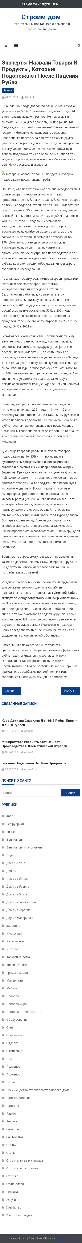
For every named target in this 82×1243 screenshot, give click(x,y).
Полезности (15, 1074)
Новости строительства (23, 1012)
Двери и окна (15, 863)
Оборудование (17, 1020)
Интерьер (13, 949)
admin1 (29, 97)
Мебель (12, 988)
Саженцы (12, 1129)
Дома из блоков (17, 879)
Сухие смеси (15, 1184)
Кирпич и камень (18, 965)
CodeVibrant (63, 1238)
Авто (9, 816)
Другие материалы (19, 918)
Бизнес (11, 832)
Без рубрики (15, 824)
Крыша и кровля (17, 973)
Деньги (11, 871)
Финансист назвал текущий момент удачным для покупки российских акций (14, 691)
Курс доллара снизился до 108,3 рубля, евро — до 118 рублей (39, 723)
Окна (9, 1027)
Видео (10, 855)
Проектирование (18, 1098)
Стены (10, 1153)
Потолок (12, 1082)
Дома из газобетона (21, 902)
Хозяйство (13, 1207)
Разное (8, 90)
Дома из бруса (16, 894)
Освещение (14, 1035)
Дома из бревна (17, 886)
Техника (12, 1192)
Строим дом (41, 17)
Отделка (12, 1043)
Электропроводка (19, 1215)
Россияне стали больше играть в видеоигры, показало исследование (72, 691)
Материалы (14, 980)
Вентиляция (15, 839)
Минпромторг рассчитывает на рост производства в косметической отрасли (34, 744)
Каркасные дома (18, 957)
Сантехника (14, 1137)
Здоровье (13, 926)
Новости (12, 996)
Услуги (11, 1200)
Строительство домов (22, 1168)
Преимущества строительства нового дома (38, 1090)
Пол (9, 1059)
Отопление (14, 1051)
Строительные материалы (25, 1160)
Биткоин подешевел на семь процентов (34, 763)
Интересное (15, 941)
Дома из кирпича (18, 910)
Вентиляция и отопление (24, 847)
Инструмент (15, 933)
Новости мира (16, 1004)
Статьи (11, 1145)
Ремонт (11, 1121)
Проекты (12, 1106)
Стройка (12, 1176)
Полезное (13, 1066)
